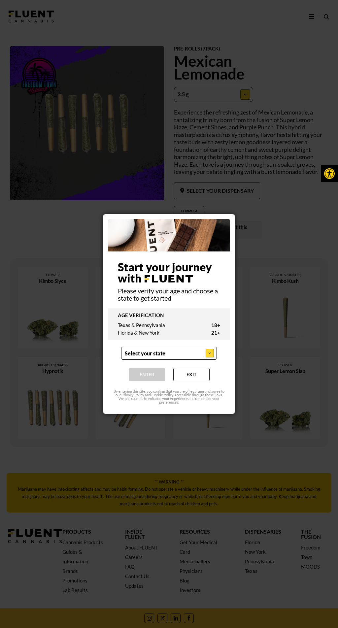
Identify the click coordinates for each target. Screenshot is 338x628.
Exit (191, 374)
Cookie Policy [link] (162, 395)
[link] (329, 173)
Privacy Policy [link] (132, 395)
